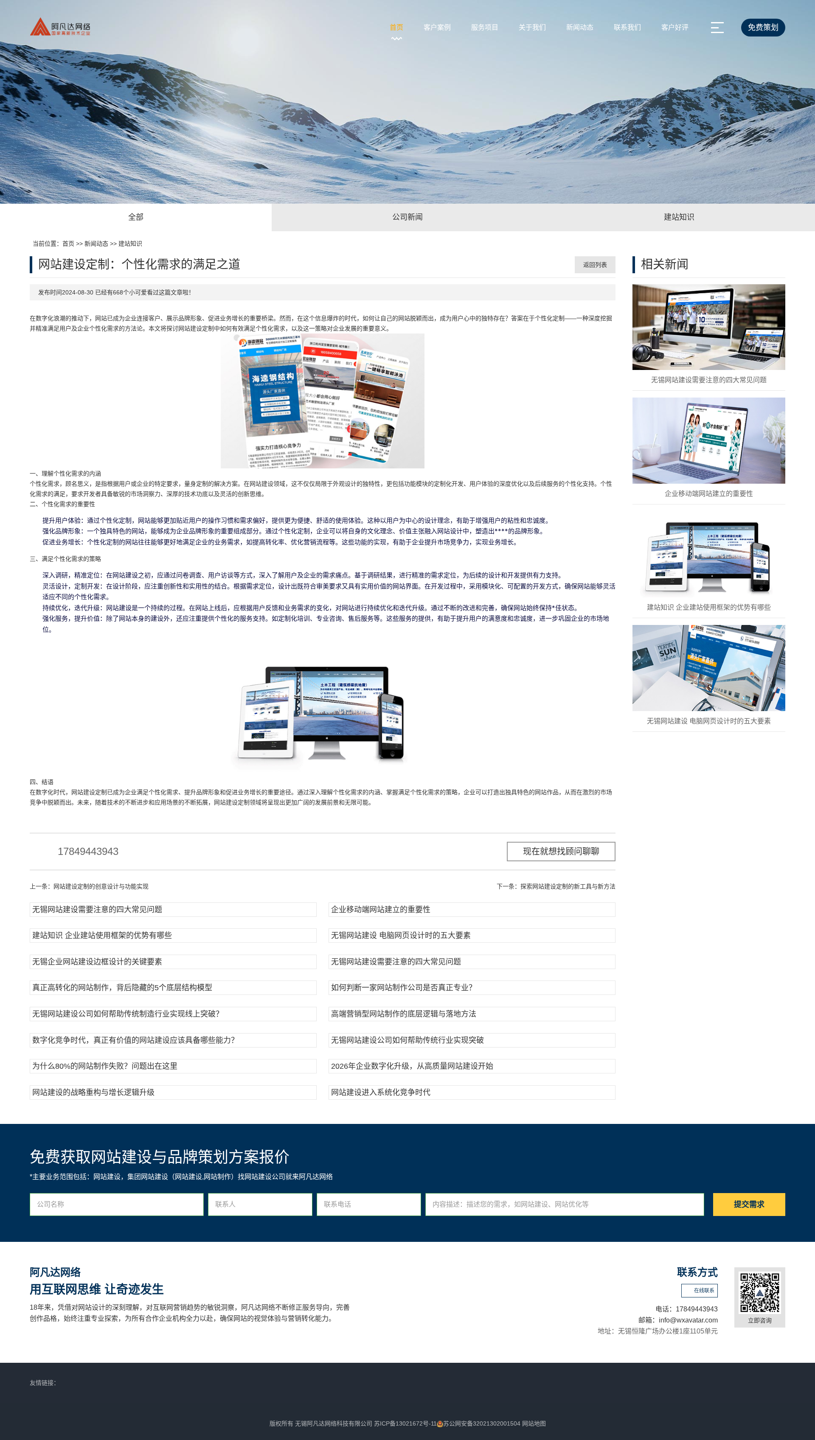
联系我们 (627, 27)
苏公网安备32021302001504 (481, 1423)
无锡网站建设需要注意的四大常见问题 (97, 909)
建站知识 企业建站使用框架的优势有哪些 (102, 935)
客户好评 (675, 27)
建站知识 (130, 243)
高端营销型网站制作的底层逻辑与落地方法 (403, 1014)
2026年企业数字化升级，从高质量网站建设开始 (412, 1066)
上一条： (89, 886)
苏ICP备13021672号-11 (405, 1423)
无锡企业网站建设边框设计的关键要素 (97, 962)
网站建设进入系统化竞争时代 (380, 1092)
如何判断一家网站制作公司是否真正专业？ (403, 987)
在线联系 (704, 1291)
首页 (396, 27)
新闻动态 (579, 27)
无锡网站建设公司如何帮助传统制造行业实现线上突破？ (127, 1014)
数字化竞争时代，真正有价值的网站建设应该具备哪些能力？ (135, 1040)
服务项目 (484, 27)
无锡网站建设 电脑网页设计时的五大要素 (401, 935)
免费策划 (763, 27)
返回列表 (595, 264)
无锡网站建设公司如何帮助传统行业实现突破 (407, 1040)
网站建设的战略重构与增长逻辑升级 (93, 1092)
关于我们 (532, 27)
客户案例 (437, 27)
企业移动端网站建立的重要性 (380, 909)
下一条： (556, 886)
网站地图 (534, 1423)
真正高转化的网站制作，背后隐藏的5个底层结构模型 (122, 987)
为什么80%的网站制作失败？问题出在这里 (104, 1066)
